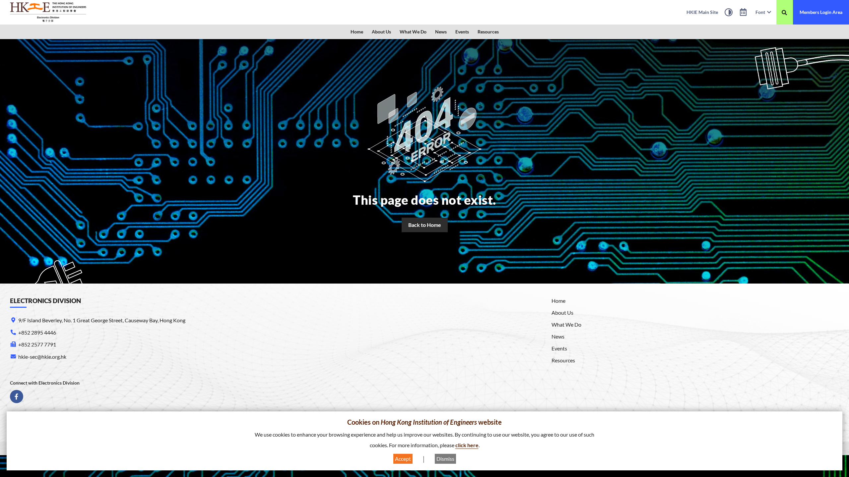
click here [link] (467, 445)
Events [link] (462, 31)
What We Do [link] (413, 31)
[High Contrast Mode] (728, 13)
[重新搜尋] (784, 12)
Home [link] (357, 31)
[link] (48, 12)
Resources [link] (488, 31)
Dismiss (445, 458)
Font (761, 12)
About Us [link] (381, 31)
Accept (403, 458)
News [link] (441, 31)
